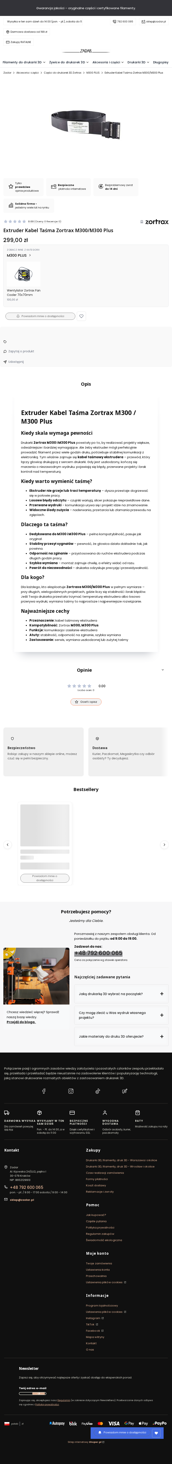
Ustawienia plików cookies (104, 1282)
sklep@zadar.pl (156, 21)
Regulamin (63, 1400)
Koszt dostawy (96, 1185)
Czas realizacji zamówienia (105, 1173)
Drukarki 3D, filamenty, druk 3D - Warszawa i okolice (121, 1160)
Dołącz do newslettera (38, 1393)
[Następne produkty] (164, 845)
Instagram (93, 1318)
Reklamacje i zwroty (100, 1192)
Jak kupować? (96, 1215)
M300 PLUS (93, 72)
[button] (81, 316)
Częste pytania (96, 1221)
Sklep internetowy (85, 1442)
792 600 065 (125, 21)
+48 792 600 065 (98, 953)
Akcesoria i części (27, 72)
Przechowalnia (96, 1276)
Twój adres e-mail (32, 1388)
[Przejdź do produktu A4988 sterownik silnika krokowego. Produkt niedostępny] (44, 829)
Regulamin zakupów (100, 1234)
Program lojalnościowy (102, 1306)
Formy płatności (97, 1179)
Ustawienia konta (98, 1270)
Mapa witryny (95, 1337)
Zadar (7, 72)
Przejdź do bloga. (21, 1022)
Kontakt (91, 1343)
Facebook (93, 1331)
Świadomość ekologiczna (104, 1240)
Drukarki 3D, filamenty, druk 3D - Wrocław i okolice (120, 1167)
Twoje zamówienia (99, 1263)
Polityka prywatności (100, 1228)
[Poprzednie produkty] (7, 845)
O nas (90, 1350)
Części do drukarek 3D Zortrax (62, 72)
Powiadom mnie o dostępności (43, 316)
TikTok (90, 1324)
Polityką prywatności (47, 1404)
